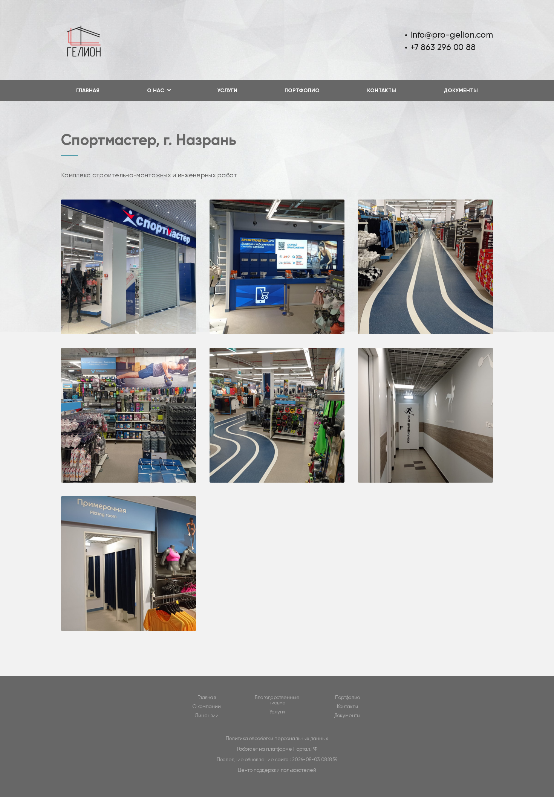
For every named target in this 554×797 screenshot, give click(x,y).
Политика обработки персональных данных (277, 738)
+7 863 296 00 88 (443, 47)
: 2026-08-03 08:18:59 (313, 759)
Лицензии (207, 715)
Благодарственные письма (277, 700)
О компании (207, 706)
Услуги (227, 90)
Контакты (381, 90)
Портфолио (302, 90)
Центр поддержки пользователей (277, 770)
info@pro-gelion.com (451, 34)
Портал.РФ (305, 749)
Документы (461, 90)
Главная (87, 90)
